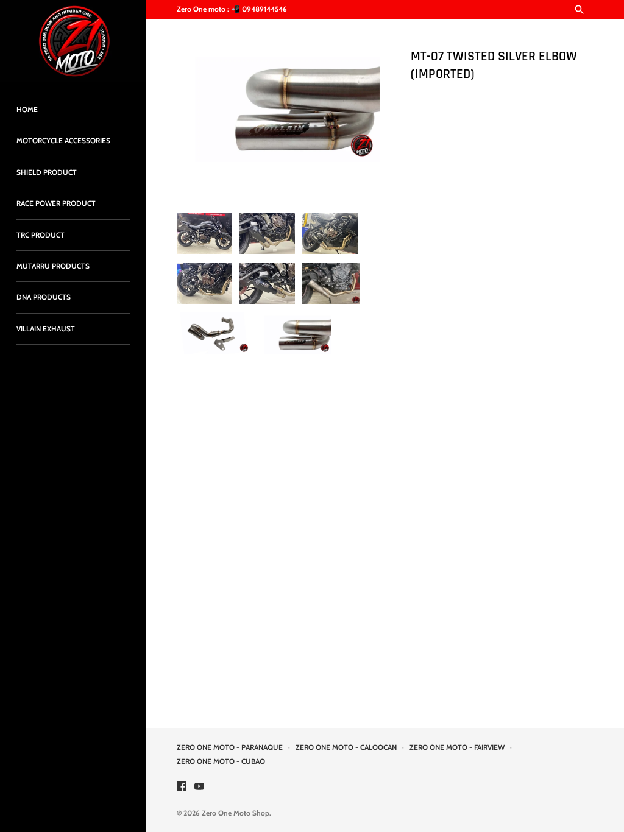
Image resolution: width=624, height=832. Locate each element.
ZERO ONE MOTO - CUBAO (221, 761)
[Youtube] (199, 787)
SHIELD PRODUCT (46, 172)
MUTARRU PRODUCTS (53, 266)
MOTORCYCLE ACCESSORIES (63, 140)
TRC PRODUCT (40, 235)
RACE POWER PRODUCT (56, 203)
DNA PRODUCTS (43, 297)
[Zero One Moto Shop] (73, 41)
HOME (27, 109)
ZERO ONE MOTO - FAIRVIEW (457, 747)
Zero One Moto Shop (235, 813)
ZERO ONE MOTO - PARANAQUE (230, 747)
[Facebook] (181, 787)
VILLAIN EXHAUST (45, 329)
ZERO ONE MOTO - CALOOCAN (346, 747)
